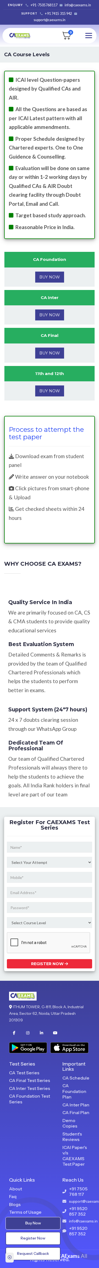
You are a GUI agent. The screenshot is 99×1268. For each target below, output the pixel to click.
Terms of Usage (25, 1212)
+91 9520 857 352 (78, 1211)
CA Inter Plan (75, 1105)
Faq (12, 1196)
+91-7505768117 (44, 5)
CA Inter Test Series (29, 1088)
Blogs (15, 1204)
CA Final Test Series (29, 1080)
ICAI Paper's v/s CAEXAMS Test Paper (74, 1156)
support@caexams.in (49, 20)
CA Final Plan (75, 1112)
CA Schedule (75, 1078)
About (15, 1188)
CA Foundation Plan (74, 1091)
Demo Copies (69, 1123)
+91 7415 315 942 (58, 14)
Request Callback (33, 1253)
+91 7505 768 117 (78, 1191)
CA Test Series (24, 1072)
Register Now (48, 963)
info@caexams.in (78, 5)
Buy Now (49, 277)
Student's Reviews (72, 1136)
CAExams (68, 1256)
